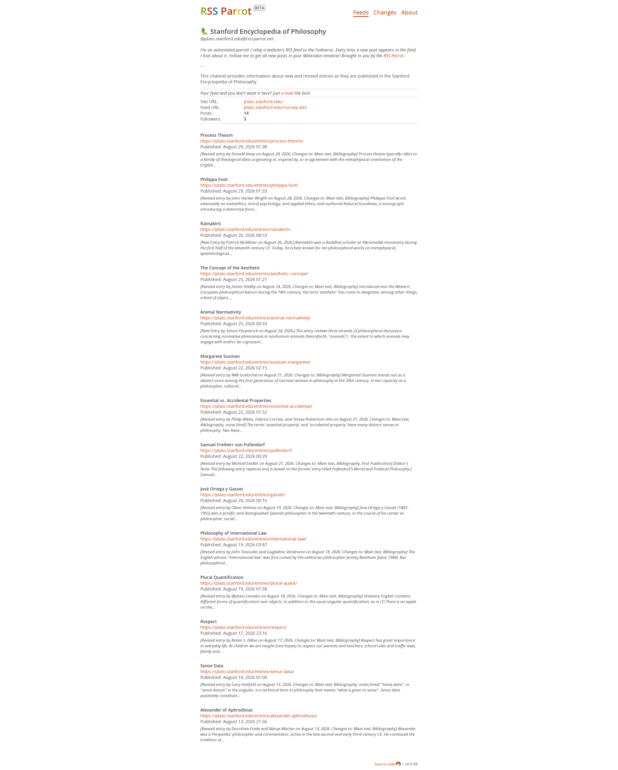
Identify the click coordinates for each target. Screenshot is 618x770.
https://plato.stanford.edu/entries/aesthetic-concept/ (254, 273)
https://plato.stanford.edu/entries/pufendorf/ (246, 450)
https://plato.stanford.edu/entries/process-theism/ (251, 141)
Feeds (361, 12)
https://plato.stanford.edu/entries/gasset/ (242, 494)
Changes (384, 12)
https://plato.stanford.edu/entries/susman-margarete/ (255, 362)
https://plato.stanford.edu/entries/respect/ (243, 627)
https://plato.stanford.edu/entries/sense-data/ (247, 671)
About (409, 12)
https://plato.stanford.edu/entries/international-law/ (253, 539)
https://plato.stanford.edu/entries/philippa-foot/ (249, 185)
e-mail (287, 93)
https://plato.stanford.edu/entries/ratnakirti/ (245, 229)
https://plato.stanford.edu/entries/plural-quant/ (248, 583)
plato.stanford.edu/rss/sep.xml (275, 107)
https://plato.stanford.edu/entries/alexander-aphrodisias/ (258, 716)
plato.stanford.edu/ (263, 101)
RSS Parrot (394, 55)
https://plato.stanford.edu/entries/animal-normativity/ (255, 318)
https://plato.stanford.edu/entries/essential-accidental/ (256, 406)
